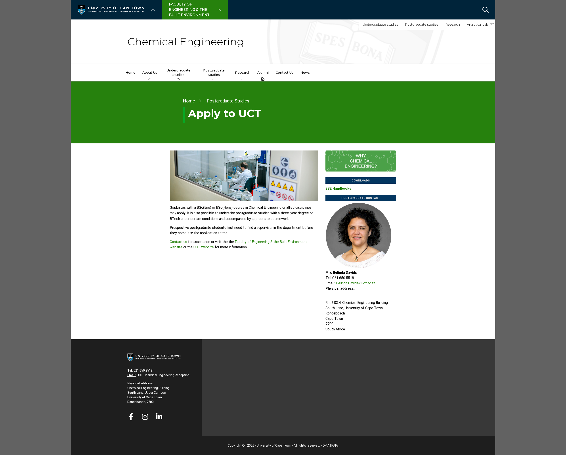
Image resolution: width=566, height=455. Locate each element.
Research (452, 25)
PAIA (334, 445)
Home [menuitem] (130, 73)
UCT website (203, 247)
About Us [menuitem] (149, 73)
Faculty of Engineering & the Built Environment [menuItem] (189, 9)
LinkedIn (159, 416)
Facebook (131, 416)
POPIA (325, 445)
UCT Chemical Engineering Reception (163, 375)
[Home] (111, 9)
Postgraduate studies (421, 25)
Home (189, 101)
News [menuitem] (305, 73)
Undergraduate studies (380, 25)
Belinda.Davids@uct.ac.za (355, 283)
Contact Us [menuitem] (284, 73)
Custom (145, 416)
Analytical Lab (477, 25)
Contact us (178, 242)
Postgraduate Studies (228, 101)
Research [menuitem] (242, 73)
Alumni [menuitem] (263, 73)
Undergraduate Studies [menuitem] (178, 72)
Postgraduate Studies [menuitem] (214, 72)
